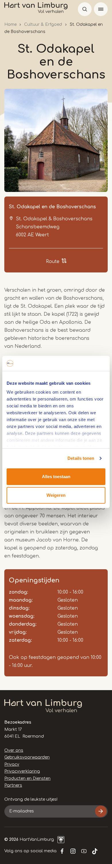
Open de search (85, 9)
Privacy (11, 764)
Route (52, 261)
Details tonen (80, 458)
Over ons (13, 750)
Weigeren (56, 495)
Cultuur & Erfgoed (43, 24)
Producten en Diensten (27, 778)
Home (10, 24)
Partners (13, 785)
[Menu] (101, 9)
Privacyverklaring (22, 771)
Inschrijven (101, 811)
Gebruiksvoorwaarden (27, 757)
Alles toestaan (56, 476)
